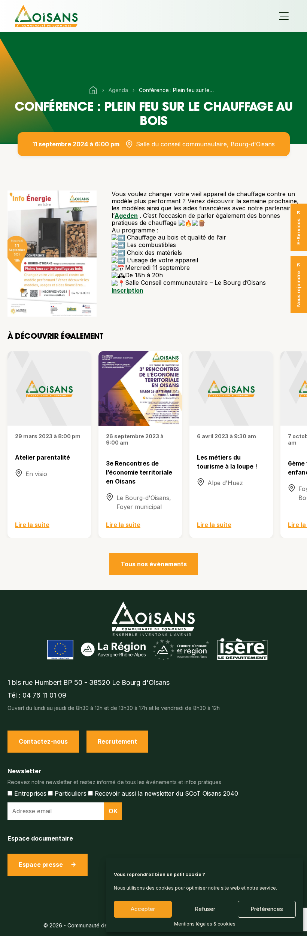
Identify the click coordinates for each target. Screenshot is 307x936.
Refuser (205, 908)
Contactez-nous (43, 741)
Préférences (266, 908)
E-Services (298, 232)
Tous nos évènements (154, 564)
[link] (126, 215)
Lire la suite (32, 524)
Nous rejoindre (298, 289)
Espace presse (41, 864)
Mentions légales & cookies (204, 924)
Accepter (143, 908)
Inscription (127, 290)
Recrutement (117, 741)
